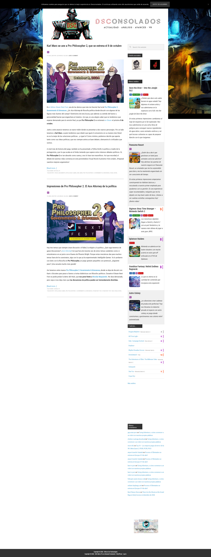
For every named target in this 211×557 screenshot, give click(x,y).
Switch (145, 215)
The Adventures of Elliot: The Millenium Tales (143, 359)
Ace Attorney (66, 251)
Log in (124, 554)
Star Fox (131, 371)
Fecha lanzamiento (60, 173)
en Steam (108, 120)
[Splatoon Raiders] (135, 252)
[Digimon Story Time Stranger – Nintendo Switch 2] (135, 224)
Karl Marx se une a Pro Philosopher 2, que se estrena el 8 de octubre (84, 45)
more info (131, 446)
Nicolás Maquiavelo (100, 277)
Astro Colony (134, 293)
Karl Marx (80, 173)
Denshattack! (133, 355)
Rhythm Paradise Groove (136, 350)
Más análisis (132, 383)
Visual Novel (113, 173)
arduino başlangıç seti (135, 486)
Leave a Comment (73, 55)
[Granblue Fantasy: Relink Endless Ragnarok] (135, 282)
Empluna (131, 346)
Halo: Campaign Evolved (136, 341)
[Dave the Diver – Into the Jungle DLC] (135, 104)
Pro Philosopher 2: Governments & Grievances (96, 173)
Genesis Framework (110, 554)
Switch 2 (146, 94)
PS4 (131, 273)
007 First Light (133, 336)
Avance (56, 289)
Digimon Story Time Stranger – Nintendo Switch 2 (142, 210)
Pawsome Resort (136, 145)
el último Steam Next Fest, (58, 107)
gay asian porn (132, 432)
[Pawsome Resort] (135, 158)
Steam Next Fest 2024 (108, 291)
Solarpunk (132, 367)
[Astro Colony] (135, 306)
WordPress (119, 554)
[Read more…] (52, 168)
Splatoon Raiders (136, 238)
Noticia (56, 171)
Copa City (132, 376)
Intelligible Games (71, 173)
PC (48, 52)
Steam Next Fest (97, 291)
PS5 (131, 94)
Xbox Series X (136, 94)
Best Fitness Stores (134, 492)
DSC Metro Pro (99, 554)
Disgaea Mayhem (134, 332)
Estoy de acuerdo (160, 4)
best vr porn (131, 466)
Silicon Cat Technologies (110, 552)
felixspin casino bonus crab (136, 479)
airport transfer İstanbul (135, 452)
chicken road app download (136, 439)
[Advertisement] (146, 403)
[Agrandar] (121, 62)
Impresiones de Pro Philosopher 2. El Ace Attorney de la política (81, 186)
